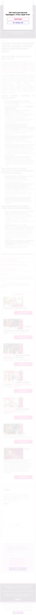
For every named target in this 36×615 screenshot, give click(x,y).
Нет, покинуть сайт (18, 22)
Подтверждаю (18, 19)
